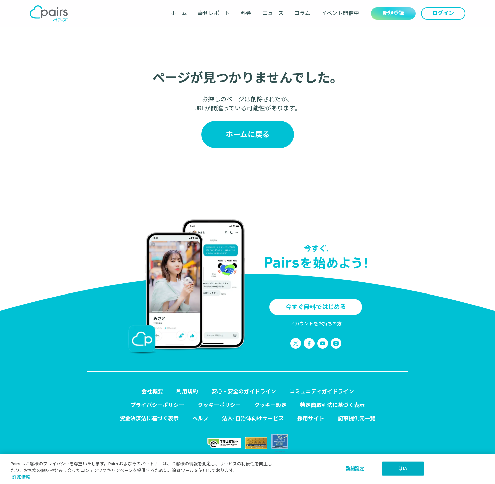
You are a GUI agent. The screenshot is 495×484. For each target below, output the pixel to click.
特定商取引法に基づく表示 (332, 405)
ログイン (443, 13)
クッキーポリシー (219, 405)
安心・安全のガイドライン (243, 391)
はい (402, 468)
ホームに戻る (248, 134)
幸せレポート (214, 13)
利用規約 (187, 391)
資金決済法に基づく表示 (149, 418)
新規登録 (393, 13)
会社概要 (152, 391)
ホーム (179, 13)
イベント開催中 (340, 13)
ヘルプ (200, 418)
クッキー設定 (270, 405)
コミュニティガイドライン (322, 391)
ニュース (273, 13)
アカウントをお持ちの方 (316, 323)
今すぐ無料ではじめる (316, 306)
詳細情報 (21, 477)
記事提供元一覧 (356, 418)
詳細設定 (355, 468)
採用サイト (310, 418)
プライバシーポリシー (157, 405)
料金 (246, 13)
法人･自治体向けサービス (253, 418)
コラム (302, 13)
